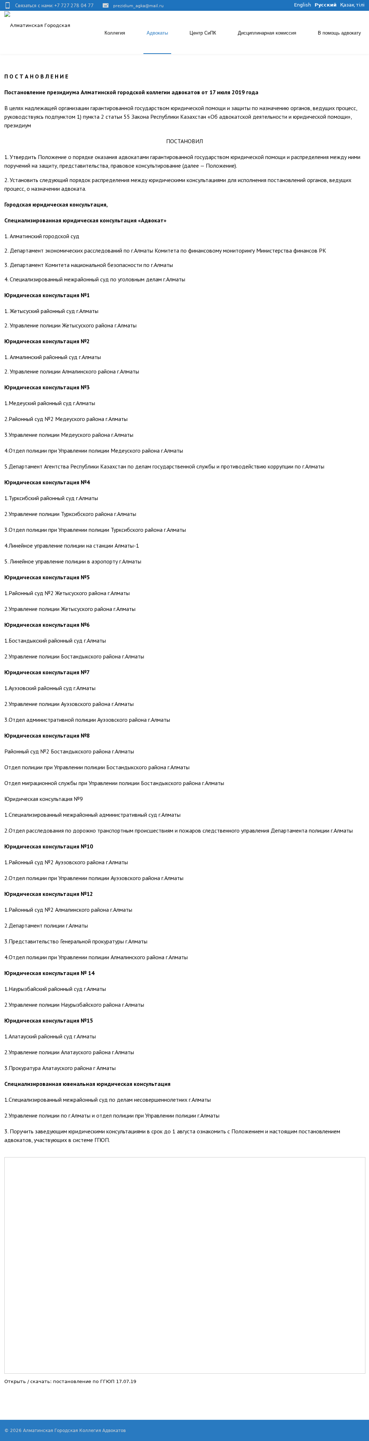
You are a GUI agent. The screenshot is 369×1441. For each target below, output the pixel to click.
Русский (326, 5)
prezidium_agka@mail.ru (138, 6)
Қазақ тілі (352, 5)
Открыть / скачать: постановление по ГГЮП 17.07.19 (70, 1381)
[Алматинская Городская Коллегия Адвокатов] (39, 25)
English (302, 5)
